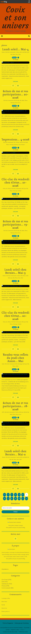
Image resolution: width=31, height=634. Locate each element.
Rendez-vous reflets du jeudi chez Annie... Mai (15, 358)
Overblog (26, 623)
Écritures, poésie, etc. (6, 611)
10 (19, 498)
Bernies (3, 52)
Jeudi (23, 364)
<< (4, 494)
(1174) (5, 581)
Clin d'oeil (7, 52)
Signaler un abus (15, 629)
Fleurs (24, 275)
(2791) (6, 579)
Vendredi (19, 190)
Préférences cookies (23, 631)
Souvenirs (16, 144)
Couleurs (17, 52)
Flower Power (4, 601)
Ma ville (17, 100)
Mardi (23, 100)
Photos (14, 54)
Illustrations (5, 569)
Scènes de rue (18, 102)
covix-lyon (14, 527)
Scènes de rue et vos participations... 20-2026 (15, 94)
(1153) (7, 584)
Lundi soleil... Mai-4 (15, 49)
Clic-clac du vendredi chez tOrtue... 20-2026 (15, 316)
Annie (3, 364)
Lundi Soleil (24, 52)
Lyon (28, 52)
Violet (19, 54)
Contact (8, 629)
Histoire (17, 142)
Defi (20, 52)
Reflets (17, 366)
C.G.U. (22, 629)
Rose (17, 54)
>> (26, 498)
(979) (5, 586)
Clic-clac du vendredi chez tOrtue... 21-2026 (15, 183)
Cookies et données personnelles (10, 631)
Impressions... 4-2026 (15, 139)
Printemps (12, 102)
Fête (14, 142)
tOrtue (4, 188)
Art (6, 188)
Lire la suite (15, 81)
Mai (11, 54)
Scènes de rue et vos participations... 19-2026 (15, 225)
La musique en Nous (6, 598)
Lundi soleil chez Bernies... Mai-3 (15, 271)
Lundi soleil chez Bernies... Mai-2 (15, 453)
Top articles (26, 627)
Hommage (19, 364)
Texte (20, 144)
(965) (8, 588)
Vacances (23, 144)
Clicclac (9, 188)
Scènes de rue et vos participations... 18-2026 (15, 406)
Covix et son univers (15, 17)
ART (3, 412)
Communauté (12, 52)
